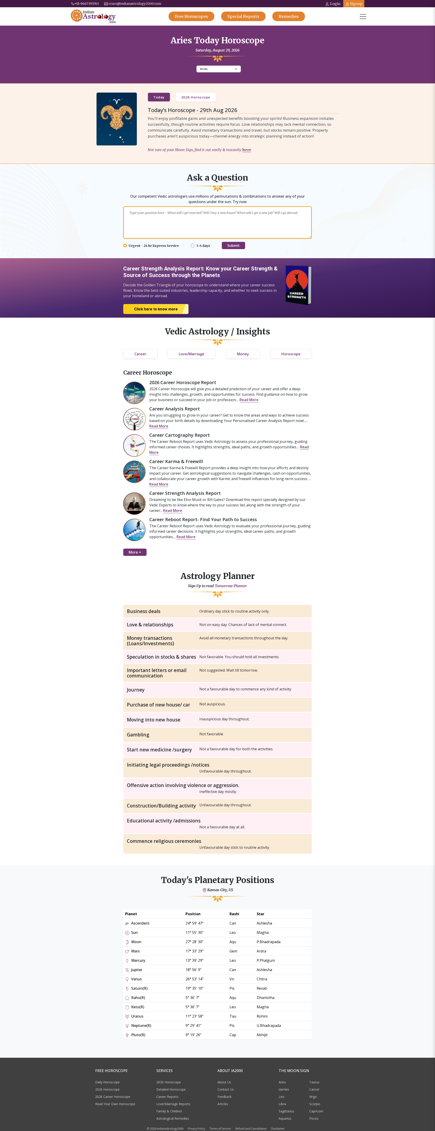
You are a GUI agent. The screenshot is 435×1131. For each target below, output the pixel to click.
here (246, 149)
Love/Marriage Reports (173, 1104)
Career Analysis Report (174, 409)
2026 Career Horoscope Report (182, 382)
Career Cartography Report (179, 435)
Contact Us (226, 1089)
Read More (249, 399)
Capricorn (316, 1111)
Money (243, 353)
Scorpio (314, 1104)
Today (158, 97)
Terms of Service (220, 1129)
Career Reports (167, 1096)
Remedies (289, 16)
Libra (282, 1104)
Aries (282, 1082)
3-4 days (203, 246)
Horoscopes (191, 16)
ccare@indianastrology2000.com (135, 4)
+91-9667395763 (86, 4)
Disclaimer (278, 1129)
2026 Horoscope (195, 97)
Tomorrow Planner (231, 586)
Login (335, 3)
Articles (223, 1104)
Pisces (314, 1118)
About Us (224, 1082)
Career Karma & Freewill (176, 461)
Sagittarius (286, 1111)
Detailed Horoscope (171, 1089)
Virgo (313, 1096)
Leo (281, 1096)
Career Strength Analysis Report (185, 493)
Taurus (314, 1082)
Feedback (225, 1096)
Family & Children (169, 1111)
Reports (243, 16)
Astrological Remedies (172, 1118)
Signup (356, 3)
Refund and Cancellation (251, 1129)
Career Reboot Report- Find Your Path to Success (203, 519)
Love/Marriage (191, 353)
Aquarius (285, 1118)
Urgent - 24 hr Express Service (154, 246)
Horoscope (291, 353)
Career (140, 353)
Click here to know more (156, 309)
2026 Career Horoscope (112, 1096)
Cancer (314, 1089)
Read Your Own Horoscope (115, 1104)
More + (135, 552)
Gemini (284, 1089)
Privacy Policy (196, 1129)
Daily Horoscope (107, 1082)
